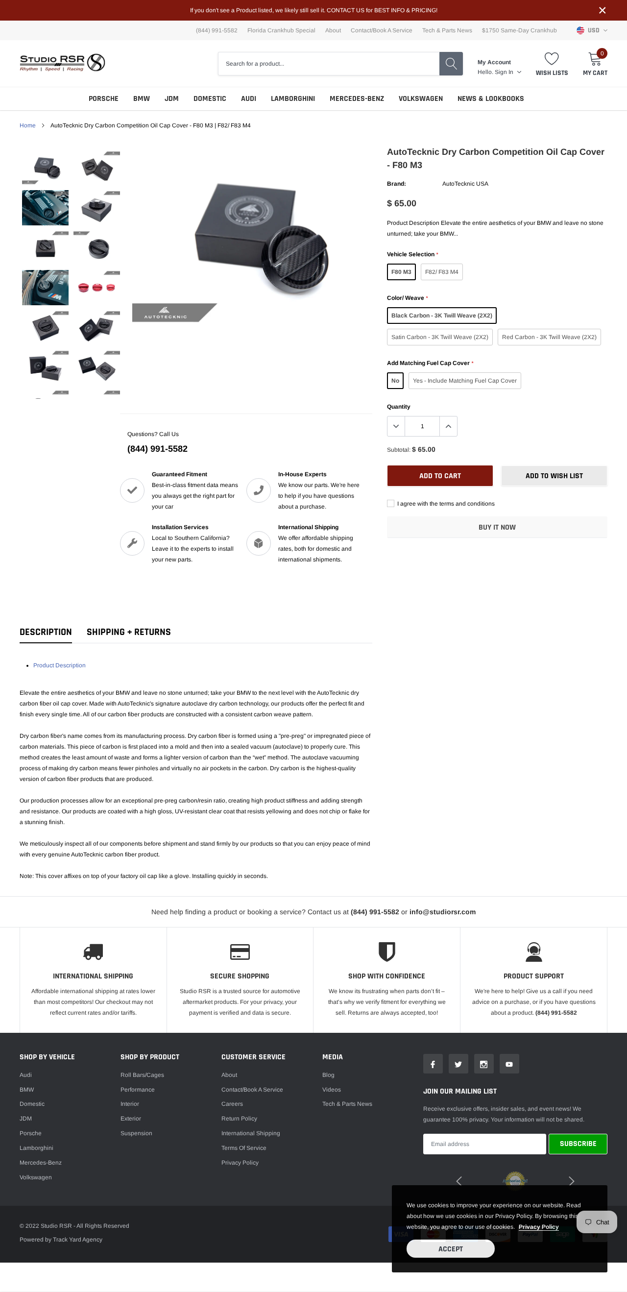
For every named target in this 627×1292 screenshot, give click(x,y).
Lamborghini (293, 99)
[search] (451, 63)
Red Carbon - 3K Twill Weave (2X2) (549, 337)
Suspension (136, 1133)
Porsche (104, 99)
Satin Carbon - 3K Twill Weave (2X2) (439, 337)
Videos (331, 1089)
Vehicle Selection (412, 254)
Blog (328, 1075)
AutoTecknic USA (465, 183)
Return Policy (239, 1118)
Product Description (59, 665)
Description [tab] (46, 632)
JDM (172, 99)
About (333, 30)
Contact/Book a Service (381, 30)
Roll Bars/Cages (142, 1075)
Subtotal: (398, 449)
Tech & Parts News (447, 30)
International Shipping (250, 1133)
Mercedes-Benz (357, 99)
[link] (45, 167)
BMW (141, 99)
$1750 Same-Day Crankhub (519, 30)
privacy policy (539, 1226)
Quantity (398, 406)
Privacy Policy (240, 1162)
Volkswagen (421, 99)
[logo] (62, 63)
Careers (232, 1103)
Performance (138, 1089)
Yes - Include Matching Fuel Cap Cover (465, 380)
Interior (130, 1103)
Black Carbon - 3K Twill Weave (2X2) (441, 315)
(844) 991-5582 (157, 449)
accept (450, 1249)
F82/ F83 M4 (441, 271)
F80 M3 (401, 271)
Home (28, 125)
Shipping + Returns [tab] (129, 632)
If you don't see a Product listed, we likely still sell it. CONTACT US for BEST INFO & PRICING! (313, 10)
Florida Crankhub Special (281, 30)
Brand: (396, 183)
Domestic (209, 99)
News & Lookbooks (491, 99)
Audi (248, 99)
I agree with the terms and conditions (445, 503)
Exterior (131, 1118)
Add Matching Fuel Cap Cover (430, 363)
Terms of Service (243, 1148)
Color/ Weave (407, 297)
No (395, 380)
